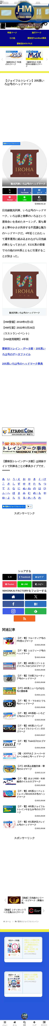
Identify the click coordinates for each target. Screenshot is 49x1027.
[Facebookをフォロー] (13, 604)
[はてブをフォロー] (35, 604)
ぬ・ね (27, 488)
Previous (2, 59)
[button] (39, 198)
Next (47, 59)
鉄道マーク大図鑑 (30, 975)
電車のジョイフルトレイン (15, 506)
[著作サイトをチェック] (13, 597)
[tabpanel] (14, 59)
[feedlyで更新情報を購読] (35, 611)
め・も (37, 493)
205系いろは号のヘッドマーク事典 (22, 363)
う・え (16, 479)
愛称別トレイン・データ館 (17, 348)
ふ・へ (6, 493)
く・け (42, 479)
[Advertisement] (24, 113)
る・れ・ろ (29, 497)
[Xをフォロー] (35, 597)
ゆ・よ (6, 497)
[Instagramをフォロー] (13, 611)
